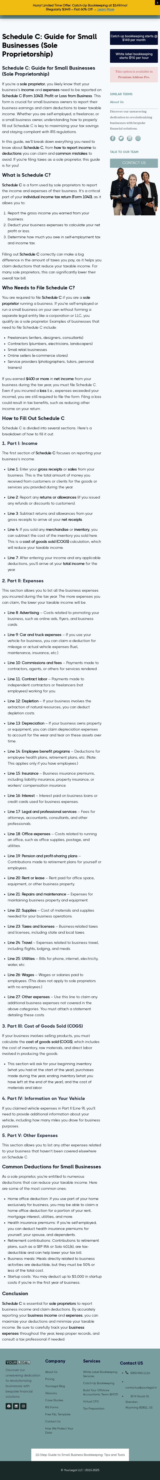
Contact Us (53, 1421)
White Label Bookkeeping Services (100, 1374)
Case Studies (54, 1400)
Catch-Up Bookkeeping (98, 1383)
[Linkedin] (16, 1406)
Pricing (49, 1379)
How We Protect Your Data (59, 1430)
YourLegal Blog (55, 1386)
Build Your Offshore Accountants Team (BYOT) (100, 1392)
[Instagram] (23, 1406)
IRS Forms (52, 1407)
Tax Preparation (93, 1408)
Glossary (51, 1393)
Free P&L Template (57, 1414)
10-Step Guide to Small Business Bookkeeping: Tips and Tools (80, 1455)
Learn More (105, 9)
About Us (51, 1372)
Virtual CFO (91, 1401)
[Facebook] (9, 1406)
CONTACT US (134, 163)
